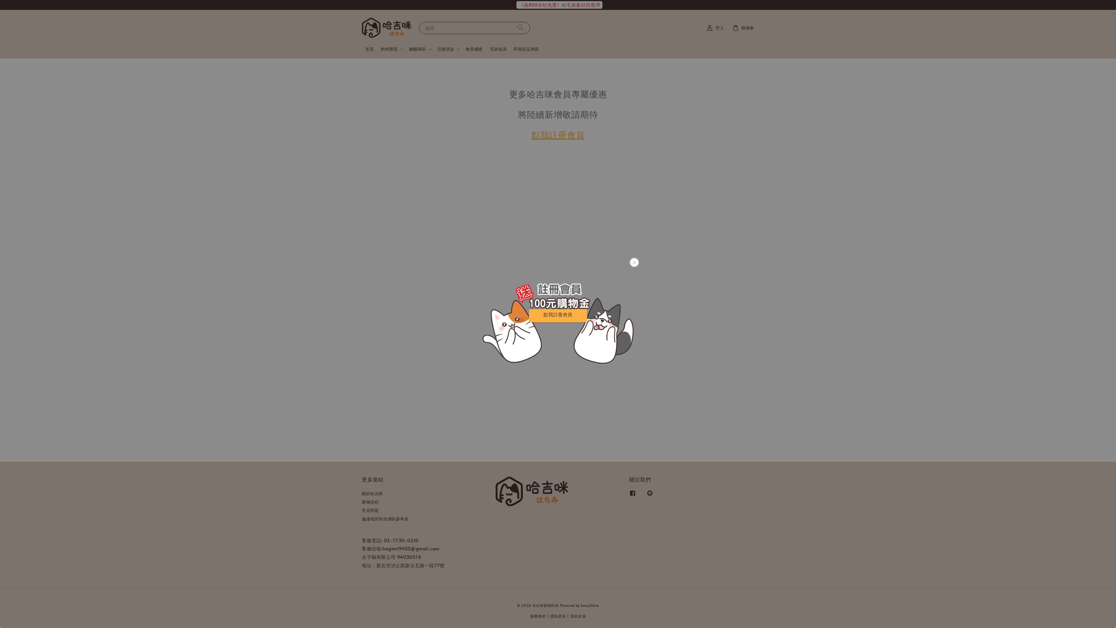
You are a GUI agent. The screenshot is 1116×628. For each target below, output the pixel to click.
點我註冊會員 (558, 314)
